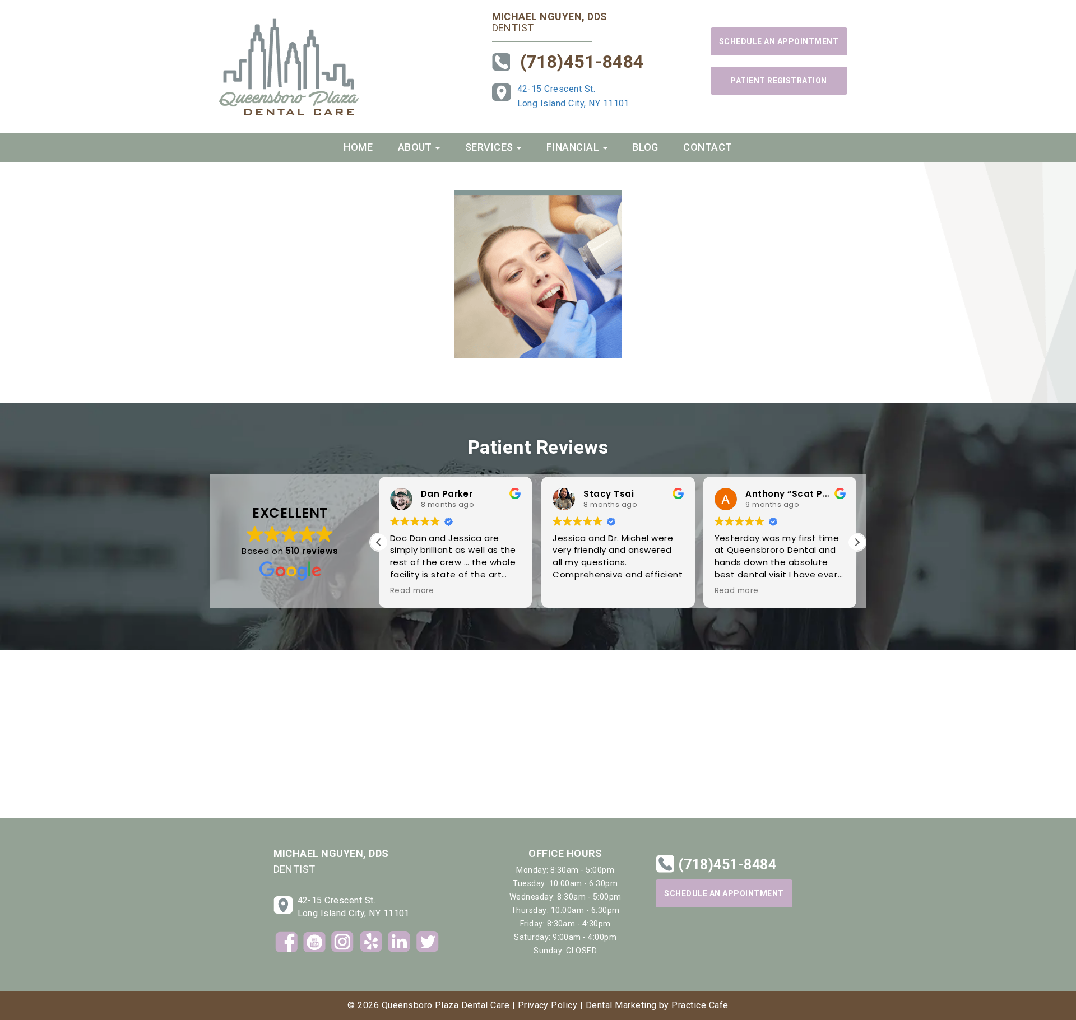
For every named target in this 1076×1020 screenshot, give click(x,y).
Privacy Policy (548, 1005)
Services (490, 147)
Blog (645, 147)
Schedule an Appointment (778, 41)
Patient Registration (778, 80)
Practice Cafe (699, 1005)
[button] (856, 542)
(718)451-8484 (582, 61)
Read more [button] (412, 591)
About (416, 147)
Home (358, 147)
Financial (574, 147)
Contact (707, 147)
